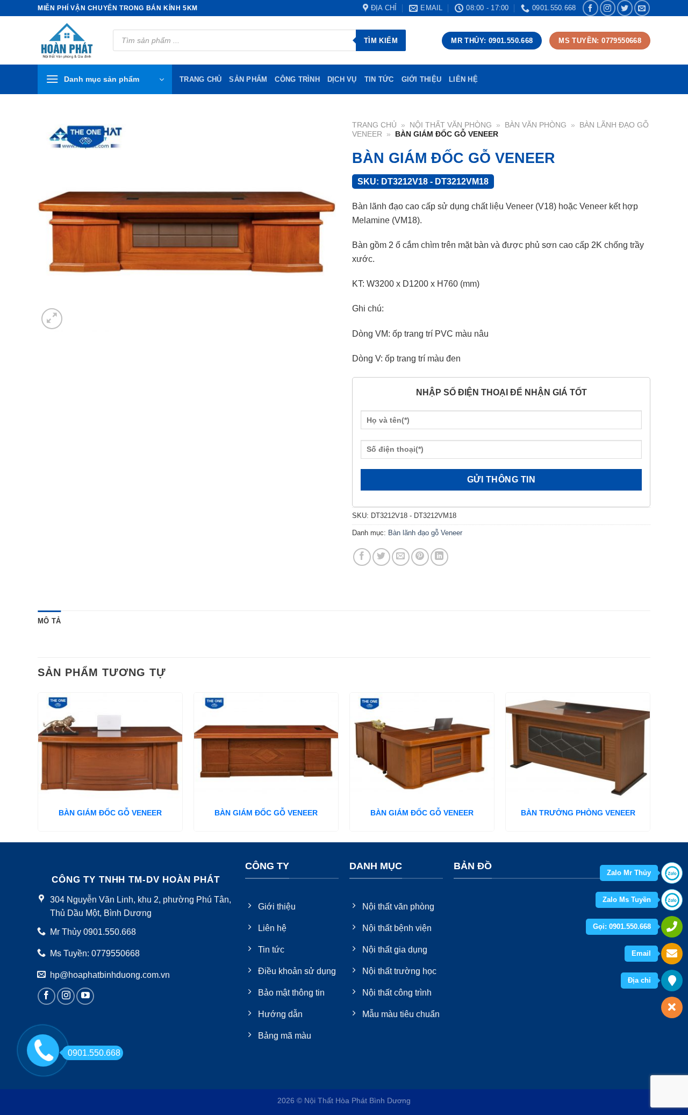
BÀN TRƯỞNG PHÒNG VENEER (578, 812)
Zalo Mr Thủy (629, 873)
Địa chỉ (639, 980)
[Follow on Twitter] (625, 8)
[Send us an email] (642, 8)
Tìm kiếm (381, 41)
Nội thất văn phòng (451, 125)
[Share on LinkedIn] (439, 557)
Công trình (297, 79)
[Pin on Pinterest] (420, 557)
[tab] (49, 621)
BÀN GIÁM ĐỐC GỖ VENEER (110, 812)
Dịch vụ (342, 79)
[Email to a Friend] (401, 557)
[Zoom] (51, 318)
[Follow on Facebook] (590, 8)
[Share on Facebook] (362, 557)
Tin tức (379, 79)
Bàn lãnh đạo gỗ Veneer (425, 533)
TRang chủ (200, 79)
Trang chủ (374, 125)
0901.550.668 (94, 1052)
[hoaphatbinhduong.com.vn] (67, 40)
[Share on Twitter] (381, 557)
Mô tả (49, 621)
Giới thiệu (422, 79)
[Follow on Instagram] (607, 8)
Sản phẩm (248, 79)
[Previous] (38, 766)
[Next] (650, 766)
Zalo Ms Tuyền (627, 900)
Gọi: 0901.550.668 (622, 926)
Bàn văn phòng (536, 125)
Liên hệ (463, 79)
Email (641, 953)
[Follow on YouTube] (85, 996)
